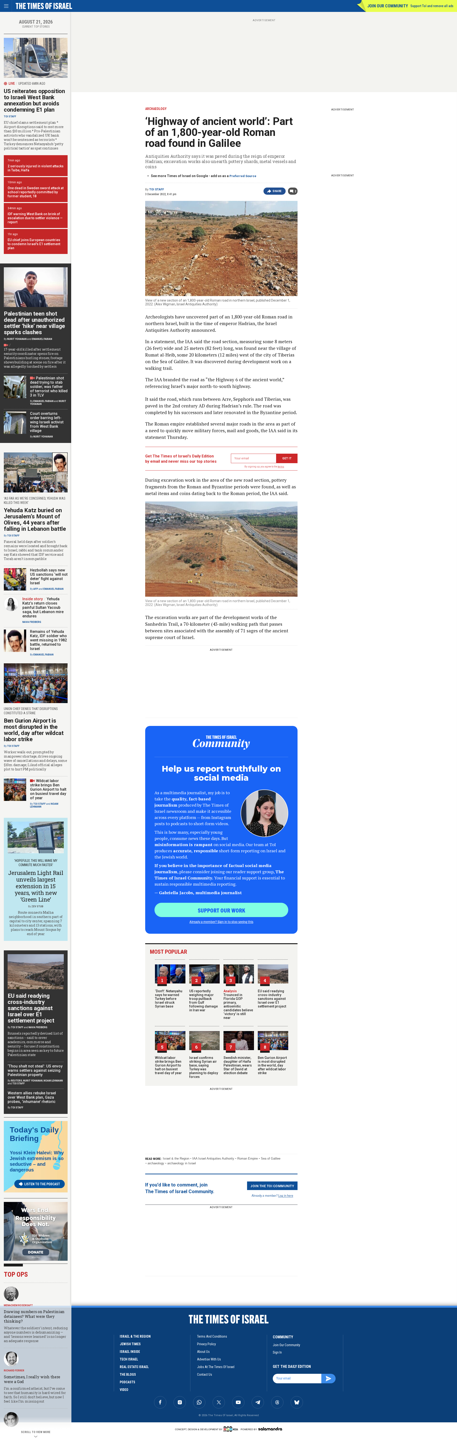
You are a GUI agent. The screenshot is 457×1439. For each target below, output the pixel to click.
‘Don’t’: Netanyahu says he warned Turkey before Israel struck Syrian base (168, 998)
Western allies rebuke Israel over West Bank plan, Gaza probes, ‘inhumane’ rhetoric (32, 1097)
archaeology (156, 1163)
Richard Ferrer (14, 1370)
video (124, 1390)
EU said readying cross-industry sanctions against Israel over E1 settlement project (272, 998)
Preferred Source (242, 176)
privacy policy (206, 1344)
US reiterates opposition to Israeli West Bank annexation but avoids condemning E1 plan (34, 100)
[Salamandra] (270, 1428)
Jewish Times (130, 1344)
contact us (204, 1374)
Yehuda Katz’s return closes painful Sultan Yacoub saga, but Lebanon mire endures (43, 607)
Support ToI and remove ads (431, 6)
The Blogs (128, 1374)
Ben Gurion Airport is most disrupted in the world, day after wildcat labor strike (272, 1065)
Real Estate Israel (134, 1367)
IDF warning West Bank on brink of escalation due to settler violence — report (35, 218)
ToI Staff (156, 189)
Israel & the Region (176, 1158)
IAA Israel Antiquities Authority (213, 1158)
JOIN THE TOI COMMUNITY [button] (272, 1186)
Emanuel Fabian (42, 339)
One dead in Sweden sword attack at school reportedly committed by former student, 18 (36, 192)
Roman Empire (247, 1158)
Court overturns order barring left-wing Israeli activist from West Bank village (47, 422)
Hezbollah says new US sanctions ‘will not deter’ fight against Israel (49, 576)
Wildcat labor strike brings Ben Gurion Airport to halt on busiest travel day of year (168, 1065)
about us (203, 1352)
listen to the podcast (42, 1184)
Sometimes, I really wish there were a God (32, 1379)
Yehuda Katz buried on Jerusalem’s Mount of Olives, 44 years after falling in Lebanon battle (35, 519)
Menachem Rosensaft (18, 1305)
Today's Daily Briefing (34, 1134)
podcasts (127, 1382)
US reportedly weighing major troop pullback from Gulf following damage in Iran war (203, 1000)
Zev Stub (37, 906)
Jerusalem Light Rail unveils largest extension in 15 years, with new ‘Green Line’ (35, 886)
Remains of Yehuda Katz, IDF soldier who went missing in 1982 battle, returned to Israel (48, 640)
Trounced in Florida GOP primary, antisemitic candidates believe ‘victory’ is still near (238, 1004)
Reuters (16, 1080)
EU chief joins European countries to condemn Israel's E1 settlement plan (34, 244)
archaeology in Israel (181, 1163)
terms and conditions (212, 1336)
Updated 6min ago (31, 83)
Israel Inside (130, 1352)
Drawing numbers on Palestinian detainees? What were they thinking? (34, 1316)
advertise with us (209, 1359)
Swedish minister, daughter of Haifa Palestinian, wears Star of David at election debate (238, 1065)
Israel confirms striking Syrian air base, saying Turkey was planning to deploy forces (203, 1067)
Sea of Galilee (270, 1158)
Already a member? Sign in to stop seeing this (221, 921)
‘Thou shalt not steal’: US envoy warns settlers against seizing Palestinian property (35, 1070)
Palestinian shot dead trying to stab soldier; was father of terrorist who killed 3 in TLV (49, 386)
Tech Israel (129, 1359)
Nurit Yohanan (17, 339)
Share (277, 191)
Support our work (221, 910)
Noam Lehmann (53, 1080)
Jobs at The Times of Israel (215, 1367)
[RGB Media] (232, 1429)
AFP (35, 589)
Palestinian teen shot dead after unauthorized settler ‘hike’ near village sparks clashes (34, 323)
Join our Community (387, 5)
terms (281, 466)
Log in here (285, 1195)
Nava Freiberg (31, 622)
